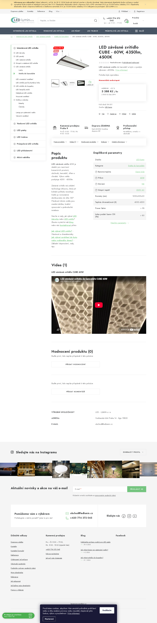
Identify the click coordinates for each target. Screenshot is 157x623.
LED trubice (22, 137)
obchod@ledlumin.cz (81, 513)
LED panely (20, 56)
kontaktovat (65, 225)
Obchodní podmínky (18, 564)
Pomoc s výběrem (17, 590)
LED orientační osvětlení (24, 79)
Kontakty (30, 11)
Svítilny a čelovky (22, 100)
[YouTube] (135, 516)
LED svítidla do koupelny (24, 86)
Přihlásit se (136, 489)
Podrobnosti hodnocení (130, 62)
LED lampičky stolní (23, 89)
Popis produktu (59, 142)
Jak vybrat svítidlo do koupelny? (92, 558)
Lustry (21, 70)
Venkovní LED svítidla (27, 123)
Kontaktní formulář (17, 551)
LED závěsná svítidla (23, 67)
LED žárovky (20, 53)
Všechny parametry (118, 223)
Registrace (140, 11)
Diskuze (104, 142)
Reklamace (15, 555)
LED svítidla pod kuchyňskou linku (28, 83)
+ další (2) (90, 85)
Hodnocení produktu (88, 142)
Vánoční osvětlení (22, 116)
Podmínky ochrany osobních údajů (23, 568)
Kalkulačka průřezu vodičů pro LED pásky (96, 542)
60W (142, 178)
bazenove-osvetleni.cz (78, 604)
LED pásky (21, 130)
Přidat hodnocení (76, 364)
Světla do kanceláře (27, 73)
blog (71, 222)
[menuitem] (26, 31)
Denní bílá (140, 172)
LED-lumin (108, 107)
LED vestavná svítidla (23, 60)
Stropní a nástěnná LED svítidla (27, 63)
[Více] (139, 31)
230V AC (140, 190)
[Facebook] (124, 516)
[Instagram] (129, 516)
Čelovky (21, 107)
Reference (41, 11)
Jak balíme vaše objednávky (20, 585)
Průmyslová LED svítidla (27, 144)
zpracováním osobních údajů (105, 495)
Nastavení (49, 619)
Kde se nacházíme (52, 554)
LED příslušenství (24, 150)
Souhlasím (107, 610)
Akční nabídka (23, 157)
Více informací (73, 613)
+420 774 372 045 (113, 19)
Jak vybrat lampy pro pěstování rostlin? (94, 550)
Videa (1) (73, 142)
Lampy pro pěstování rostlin (26, 112)
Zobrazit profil (131, 452)
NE (143, 184)
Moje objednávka (17, 572)
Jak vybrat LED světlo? (61, 231)
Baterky (21, 103)
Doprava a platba (17, 11)
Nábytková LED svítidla (24, 93)
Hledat (95, 21)
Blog (50, 11)
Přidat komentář (75, 392)
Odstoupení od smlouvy (19, 559)
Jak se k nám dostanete (54, 558)
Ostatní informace (118, 142)
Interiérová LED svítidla (27, 48)
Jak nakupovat (16, 581)
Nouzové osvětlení (22, 96)
